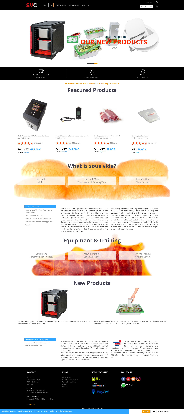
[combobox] (146, 6)
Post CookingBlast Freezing (143, 181)
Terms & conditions (69, 382)
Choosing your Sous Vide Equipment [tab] (38, 218)
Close (153, 411)
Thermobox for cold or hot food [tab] (36, 340)
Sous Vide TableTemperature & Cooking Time (92, 181)
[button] (149, 2)
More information (163, 411)
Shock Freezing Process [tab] (33, 215)
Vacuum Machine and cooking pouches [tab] (39, 222)
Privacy (64, 384)
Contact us (31, 404)
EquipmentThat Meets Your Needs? (41, 255)
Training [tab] (28, 225)
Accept (146, 411)
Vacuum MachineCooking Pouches (92, 255)
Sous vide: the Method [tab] (33, 207)
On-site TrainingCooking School (143, 255)
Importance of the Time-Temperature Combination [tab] (38, 211)
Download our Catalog (70, 380)
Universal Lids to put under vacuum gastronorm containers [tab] (38, 344)
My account (66, 378)
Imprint (65, 386)
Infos (114, 48)
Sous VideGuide (41, 181)
